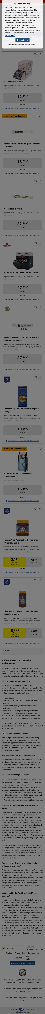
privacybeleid (10, 35)
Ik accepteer (21, 40)
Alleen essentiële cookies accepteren (21, 45)
